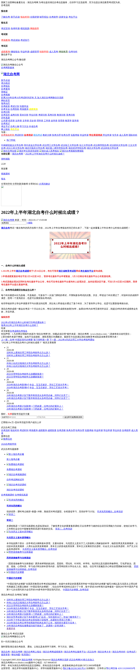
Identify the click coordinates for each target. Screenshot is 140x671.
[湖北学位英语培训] (28, 151)
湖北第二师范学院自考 (56, 148)
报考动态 (5, 103)
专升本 (115, 135)
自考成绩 (14, 331)
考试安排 (5, 28)
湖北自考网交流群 (59, 660)
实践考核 (75, 135)
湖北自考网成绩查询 (52, 652)
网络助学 (34, 28)
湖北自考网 (17, 154)
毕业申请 (25, 51)
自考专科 (73, 51)
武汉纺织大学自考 (118, 145)
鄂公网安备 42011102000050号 (120, 668)
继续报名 (15, 51)
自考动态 (131, 652)
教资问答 (61, 115)
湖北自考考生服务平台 (75, 652)
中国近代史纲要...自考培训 (76, 589)
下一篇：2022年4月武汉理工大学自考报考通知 (71, 340)
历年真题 (5, 118)
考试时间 (19, 135)
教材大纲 (47, 135)
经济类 (11, 120)
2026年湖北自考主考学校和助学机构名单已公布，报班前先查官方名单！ (42, 623)
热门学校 (11, 140)
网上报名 (5, 129)
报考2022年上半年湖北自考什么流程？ (19, 325)
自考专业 (5, 109)
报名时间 (25, 17)
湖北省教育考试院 (67, 271)
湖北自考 (5, 228)
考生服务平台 (87, 271)
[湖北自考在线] (8, 151)
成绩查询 (5, 51)
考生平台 (73, 17)
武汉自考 (91, 652)
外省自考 (33, 126)
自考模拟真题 (21, 495)
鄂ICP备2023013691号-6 (74, 668)
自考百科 (5, 115)
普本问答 (24, 115)
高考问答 (52, 115)
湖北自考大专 (104, 652)
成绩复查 (52, 430)
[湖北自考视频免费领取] (72, 151)
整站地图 (15, 654)
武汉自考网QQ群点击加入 (81, 660)
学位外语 (117, 430)
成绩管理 (34, 51)
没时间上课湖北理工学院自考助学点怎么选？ (28, 600)
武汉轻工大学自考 (69, 145)
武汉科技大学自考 (109, 148)
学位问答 (33, 115)
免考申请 (15, 28)
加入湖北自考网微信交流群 (50, 97)
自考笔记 (5, 123)
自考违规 (61, 430)
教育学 (68, 120)
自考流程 (5, 430)
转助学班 (44, 51)
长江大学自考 (85, 145)
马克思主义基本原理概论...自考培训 (39, 549)
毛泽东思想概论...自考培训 (110, 511)
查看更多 (11, 628)
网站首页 (5, 100)
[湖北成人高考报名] (49, 151)
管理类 (61, 120)
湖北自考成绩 (22, 271)
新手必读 (15, 17)
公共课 (4, 120)
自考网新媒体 (7, 67)
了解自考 (5, 17)
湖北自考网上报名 (32, 652)
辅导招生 (44, 17)
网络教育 (63, 51)
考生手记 (5, 126)
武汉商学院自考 (101, 145)
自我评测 (34, 17)
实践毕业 (24, 106)
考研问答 (42, 115)
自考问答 (5, 112)
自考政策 (5, 106)
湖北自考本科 (118, 652)
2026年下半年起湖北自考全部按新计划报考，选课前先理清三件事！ (39, 620)
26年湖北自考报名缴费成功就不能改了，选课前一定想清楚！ (36, 626)
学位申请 (107, 135)
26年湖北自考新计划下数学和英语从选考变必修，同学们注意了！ (38, 611)
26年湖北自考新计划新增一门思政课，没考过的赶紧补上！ (35, 614)
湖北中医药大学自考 (35, 148)
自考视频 (5, 95)
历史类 (33, 120)
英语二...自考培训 (63, 529)
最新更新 (5, 654)
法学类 (18, 120)
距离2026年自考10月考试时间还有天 (19, 97)
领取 (30, 223)
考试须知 (15, 40)
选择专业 (63, 17)
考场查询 (5, 40)
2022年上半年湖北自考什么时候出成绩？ (45, 154)
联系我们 (26, 654)
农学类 (54, 120)
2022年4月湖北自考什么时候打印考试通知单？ (23, 322)
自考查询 (5, 89)
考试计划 (14, 106)
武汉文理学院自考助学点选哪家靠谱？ (25, 605)
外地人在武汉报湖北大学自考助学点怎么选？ (28, 602)
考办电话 (5, 83)
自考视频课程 (7, 495)
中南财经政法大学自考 (12, 145)
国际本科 (133, 135)
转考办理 (65, 135)
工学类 (47, 120)
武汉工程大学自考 (15, 148)
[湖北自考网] (10, 74)
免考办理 (56, 135)
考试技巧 (25, 40)
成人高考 (53, 51)
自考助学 (53, 17)
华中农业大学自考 (32, 145)
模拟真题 (25, 28)
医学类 (75, 120)
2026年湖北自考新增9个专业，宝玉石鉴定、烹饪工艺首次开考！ (38, 608)
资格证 (4, 92)
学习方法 (24, 126)
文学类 (25, 120)
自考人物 (14, 126)
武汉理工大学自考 (51, 145)
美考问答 (70, 115)
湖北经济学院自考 (77, 148)
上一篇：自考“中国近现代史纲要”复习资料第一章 (25, 340)
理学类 (40, 120)
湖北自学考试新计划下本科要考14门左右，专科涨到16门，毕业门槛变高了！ (44, 617)
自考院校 (14, 109)
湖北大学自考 (93, 148)
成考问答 (14, 115)
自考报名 (5, 86)
